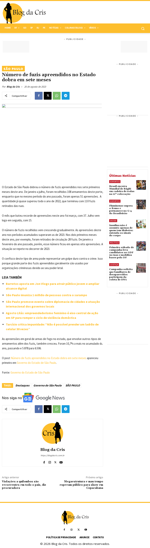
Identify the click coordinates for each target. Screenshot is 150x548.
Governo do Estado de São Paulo (36, 363)
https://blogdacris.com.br (52, 455)
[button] (142, 28)
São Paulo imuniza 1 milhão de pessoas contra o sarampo (46, 295)
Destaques (22, 385)
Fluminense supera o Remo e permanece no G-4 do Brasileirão (121, 209)
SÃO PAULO (72, 385)
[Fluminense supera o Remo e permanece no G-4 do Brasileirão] (141, 204)
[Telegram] (66, 96)
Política (114, 242)
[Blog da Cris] (52, 432)
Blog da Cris (13, 86)
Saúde (113, 220)
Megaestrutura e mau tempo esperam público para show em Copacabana (81, 485)
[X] (48, 96)
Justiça (114, 264)
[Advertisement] (101, 13)
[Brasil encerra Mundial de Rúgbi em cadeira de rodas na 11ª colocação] (141, 185)
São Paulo (13, 68)
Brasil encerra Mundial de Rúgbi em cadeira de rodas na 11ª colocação (121, 190)
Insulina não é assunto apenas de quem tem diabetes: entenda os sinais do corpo (121, 230)
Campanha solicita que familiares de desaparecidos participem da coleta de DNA (121, 274)
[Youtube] (61, 461)
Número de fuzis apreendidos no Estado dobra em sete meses (48, 358)
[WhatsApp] (57, 96)
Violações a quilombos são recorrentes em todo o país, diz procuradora (24, 485)
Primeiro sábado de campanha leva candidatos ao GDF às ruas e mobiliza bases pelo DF (121, 252)
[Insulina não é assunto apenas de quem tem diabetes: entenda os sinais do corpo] (141, 224)
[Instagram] (49, 461)
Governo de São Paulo (47, 385)
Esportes (115, 181)
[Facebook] (39, 96)
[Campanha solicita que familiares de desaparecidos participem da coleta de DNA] (141, 268)
